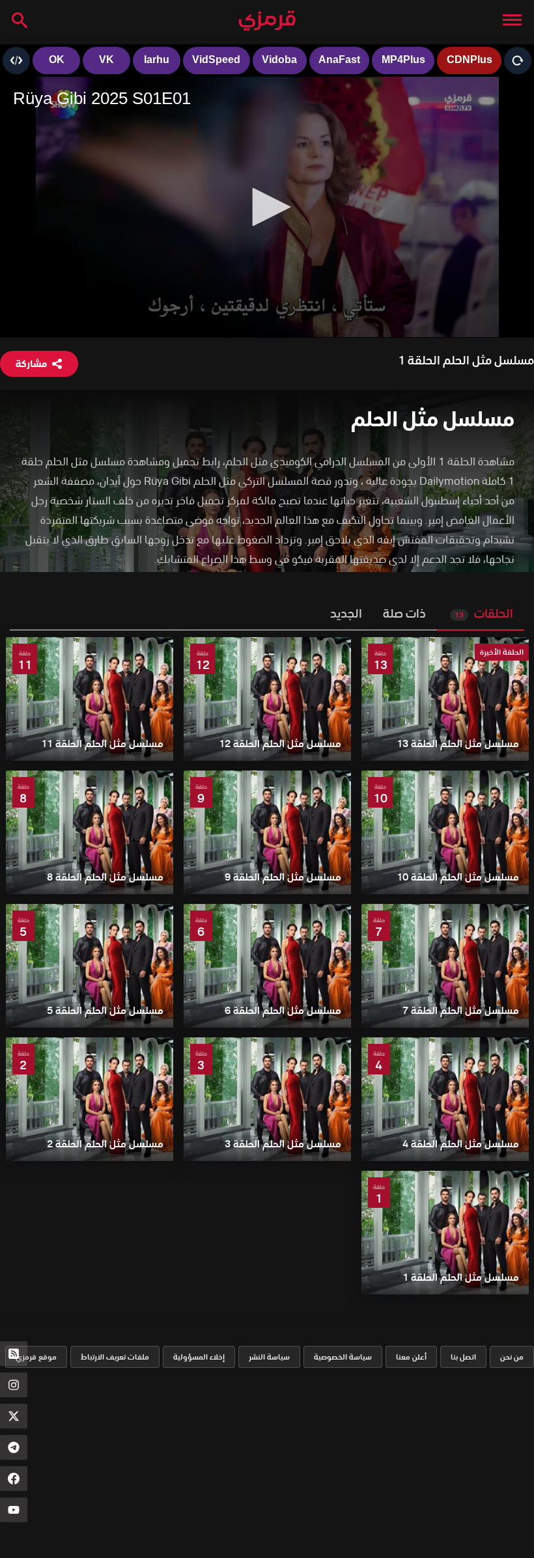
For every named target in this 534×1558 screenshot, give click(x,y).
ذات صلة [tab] (404, 613)
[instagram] (13, 1385)
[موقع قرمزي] (267, 21)
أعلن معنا (411, 1356)
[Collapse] (512, 20)
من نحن (512, 1356)
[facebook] (13, 1478)
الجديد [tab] (346, 613)
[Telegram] (13, 1447)
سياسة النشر (269, 1356)
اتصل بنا (463, 1356)
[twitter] (13, 1416)
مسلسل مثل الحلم (432, 419)
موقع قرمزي (36, 1356)
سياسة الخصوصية (343, 1356)
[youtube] (13, 1509)
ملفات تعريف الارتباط (115, 1356)
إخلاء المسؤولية (199, 1356)
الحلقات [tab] (484, 613)
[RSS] (13, 1353)
